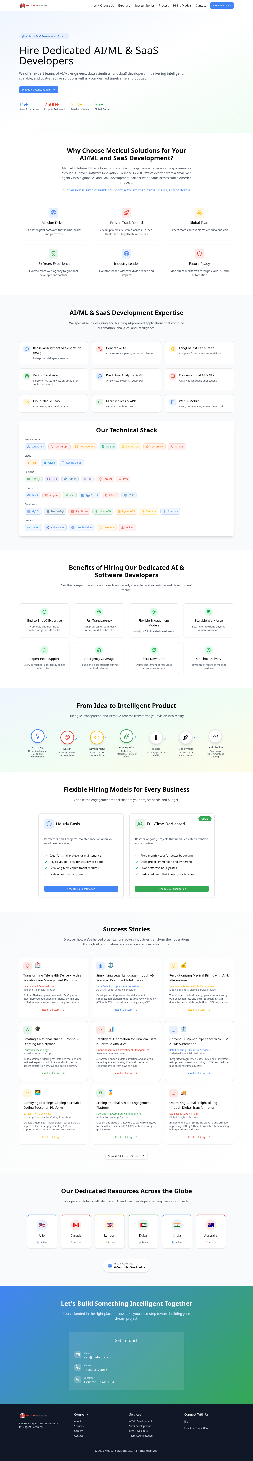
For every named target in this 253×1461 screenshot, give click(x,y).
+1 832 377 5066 (95, 1370)
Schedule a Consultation (36, 89)
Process (164, 5)
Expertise (124, 5)
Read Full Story (50, 1009)
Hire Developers (222, 5)
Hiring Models (182, 5)
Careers (78, 1430)
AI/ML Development (140, 1421)
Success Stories (144, 5)
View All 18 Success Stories (123, 1156)
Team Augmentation (141, 1435)
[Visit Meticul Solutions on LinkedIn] (186, 1422)
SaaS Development (140, 1426)
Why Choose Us (104, 5)
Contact (201, 5)
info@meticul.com (97, 1357)
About (77, 1421)
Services (79, 1426)
